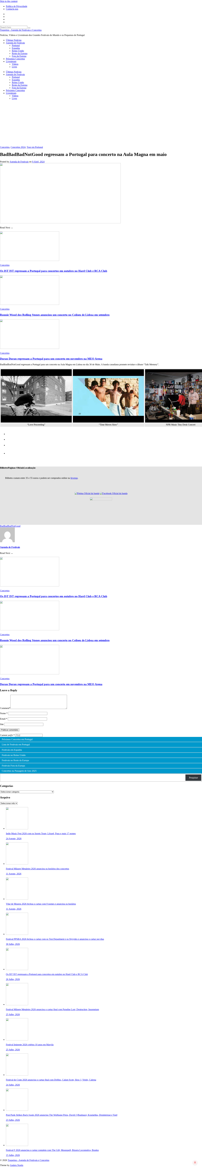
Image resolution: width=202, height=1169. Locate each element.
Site (2, 724)
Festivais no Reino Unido (14, 755)
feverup (74, 478)
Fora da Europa (19, 56)
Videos (15, 64)
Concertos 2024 (18, 147)
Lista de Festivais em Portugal (16, 744)
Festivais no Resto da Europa (15, 760)
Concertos (4, 147)
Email (3, 719)
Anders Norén (16, 1165)
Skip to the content (8, 1)
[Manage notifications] (195, 1162)
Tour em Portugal (35, 147)
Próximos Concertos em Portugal (17, 739)
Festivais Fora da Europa (13, 765)
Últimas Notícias (13, 40)
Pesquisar (193, 777)
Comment (5, 708)
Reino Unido (18, 51)
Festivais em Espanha (12, 750)
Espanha (16, 48)
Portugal (16, 45)
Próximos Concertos (15, 59)
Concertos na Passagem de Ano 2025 (19, 771)
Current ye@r (7, 735)
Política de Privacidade (16, 6)
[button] (4, 468)
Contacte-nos (12, 9)
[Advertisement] (101, 123)
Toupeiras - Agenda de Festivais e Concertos (21, 30)
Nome (4, 713)
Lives (14, 66)
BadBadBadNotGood (10, 526)
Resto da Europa (19, 53)
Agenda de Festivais (15, 43)
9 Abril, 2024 (38, 161)
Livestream (11, 61)
